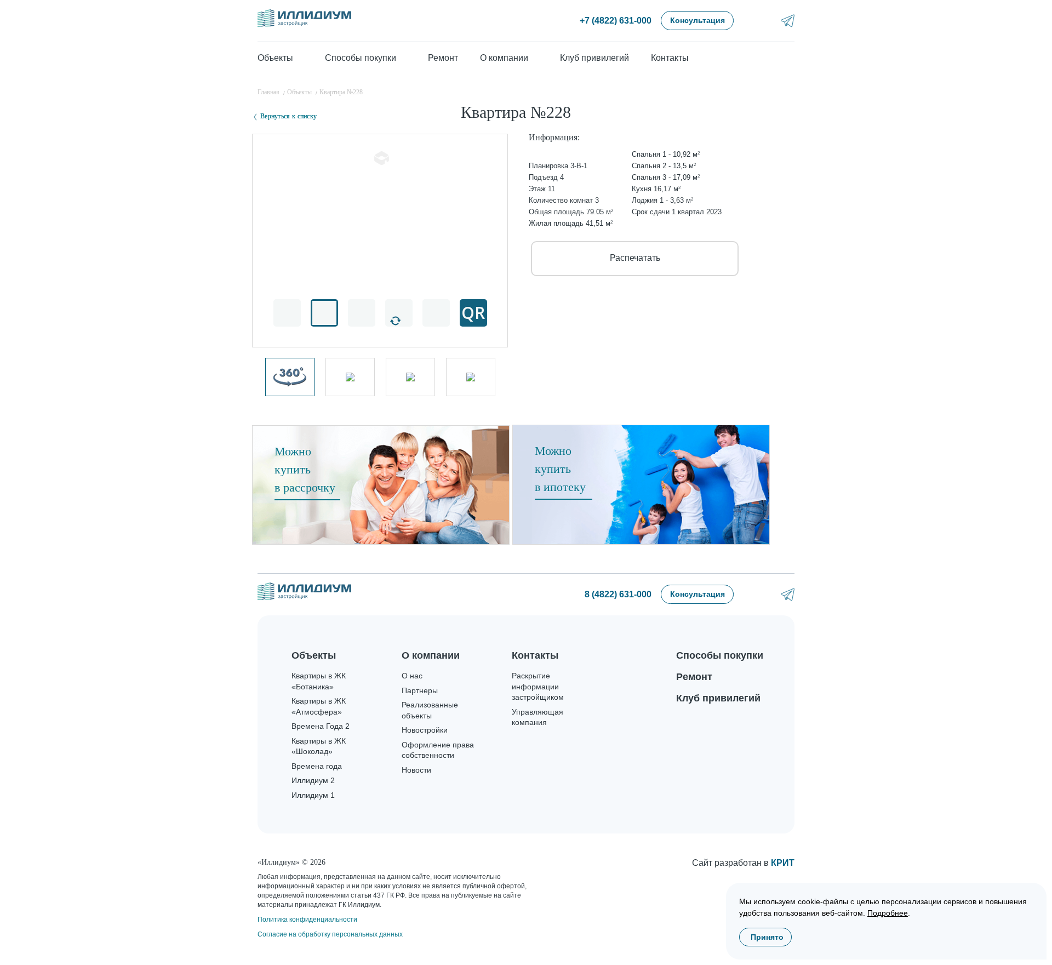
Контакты (670, 57)
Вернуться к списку (288, 116)
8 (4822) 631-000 (618, 594)
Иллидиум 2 (313, 780)
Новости (416, 770)
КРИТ (782, 862)
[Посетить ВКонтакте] (759, 21)
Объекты (313, 655)
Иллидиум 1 (313, 795)
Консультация (697, 20)
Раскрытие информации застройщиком (538, 686)
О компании (431, 655)
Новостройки (425, 730)
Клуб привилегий (594, 57)
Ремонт (443, 57)
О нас (412, 675)
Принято (767, 937)
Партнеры (420, 690)
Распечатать (635, 257)
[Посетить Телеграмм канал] (787, 20)
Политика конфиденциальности (307, 919)
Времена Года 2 (320, 726)
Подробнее (887, 913)
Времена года (316, 766)
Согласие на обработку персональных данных (330, 934)
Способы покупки (719, 655)
